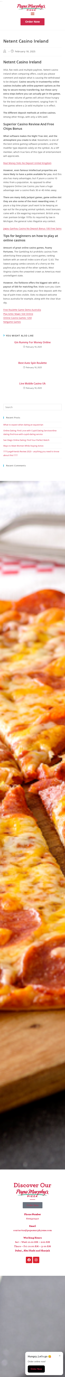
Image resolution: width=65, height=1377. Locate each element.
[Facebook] (29, 1260)
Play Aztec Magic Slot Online (18, 313)
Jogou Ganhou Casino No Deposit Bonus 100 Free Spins (32, 228)
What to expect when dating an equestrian (23, 424)
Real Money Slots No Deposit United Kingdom (27, 163)
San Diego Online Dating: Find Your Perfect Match (26, 440)
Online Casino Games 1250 (17, 317)
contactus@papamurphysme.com (32, 1230)
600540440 (32, 1218)
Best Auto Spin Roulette (32, 363)
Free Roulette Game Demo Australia (22, 309)
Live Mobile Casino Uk (32, 383)
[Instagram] (36, 1260)
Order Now (36, 1369)
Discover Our (32, 1185)
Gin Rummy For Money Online (32, 342)
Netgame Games (12, 321)
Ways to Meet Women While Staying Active (23, 445)
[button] (32, 14)
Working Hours (32, 1238)
